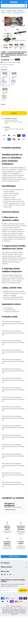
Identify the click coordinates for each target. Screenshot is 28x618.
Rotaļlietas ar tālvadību (6, 12)
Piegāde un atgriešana (16, 606)
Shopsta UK (23, 613)
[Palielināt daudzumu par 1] (14, 108)
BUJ (15, 608)
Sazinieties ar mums (22, 608)
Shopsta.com (14, 614)
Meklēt (7, 606)
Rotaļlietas (20, 10)
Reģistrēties (23, 590)
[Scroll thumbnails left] (2, 46)
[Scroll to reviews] (14, 58)
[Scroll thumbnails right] (26, 46)
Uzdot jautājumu (11, 509)
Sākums (3, 10)
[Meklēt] (25, 6)
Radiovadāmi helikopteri (19, 12)
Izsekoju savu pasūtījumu (7, 608)
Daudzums (3, 104)
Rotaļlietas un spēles (11, 10)
